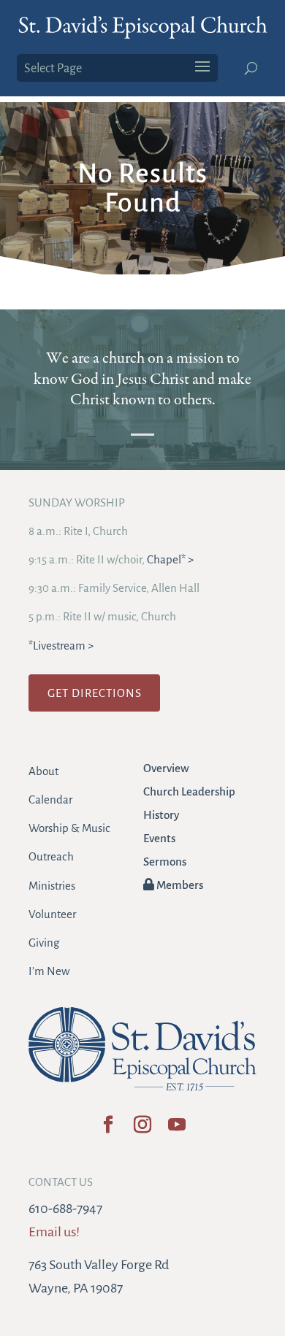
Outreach (51, 856)
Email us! (54, 1232)
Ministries (51, 885)
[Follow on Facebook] (108, 1129)
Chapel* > (170, 559)
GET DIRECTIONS (95, 693)
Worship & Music (69, 828)
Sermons (164, 861)
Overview (166, 768)
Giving (43, 942)
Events (159, 838)
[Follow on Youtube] (177, 1129)
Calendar (50, 799)
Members (178, 885)
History (161, 815)
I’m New (48, 971)
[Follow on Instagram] (142, 1129)
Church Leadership (189, 791)
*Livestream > (61, 645)
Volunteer (52, 914)
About (43, 771)
